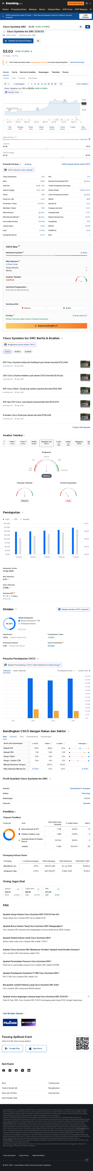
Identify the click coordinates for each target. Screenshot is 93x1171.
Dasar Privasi (24, 1155)
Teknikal (56, 72)
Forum (65, 72)
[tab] (12, 443)
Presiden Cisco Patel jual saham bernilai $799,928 (27, 415)
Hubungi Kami (53, 1093)
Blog (4, 1083)
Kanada (86, 803)
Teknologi (86, 793)
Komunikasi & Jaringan (80, 788)
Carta (14, 72)
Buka (37, 769)
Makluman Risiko (39, 1155)
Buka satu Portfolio (9, 1093)
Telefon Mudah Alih (9, 1088)
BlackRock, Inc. (10, 866)
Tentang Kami (53, 1083)
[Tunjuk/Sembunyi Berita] (61, 84)
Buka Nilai (84, 139)
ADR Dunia (67, 9)
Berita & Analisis (28, 72)
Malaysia (33, 9)
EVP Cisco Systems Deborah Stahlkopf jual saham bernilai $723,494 (35, 362)
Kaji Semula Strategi (77, 62)
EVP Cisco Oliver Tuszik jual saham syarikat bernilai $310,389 (32, 389)
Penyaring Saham (19, 9)
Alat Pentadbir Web (9, 1098)
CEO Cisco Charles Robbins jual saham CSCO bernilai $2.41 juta (33, 375)
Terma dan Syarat (9, 1155)
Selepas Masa (54, 9)
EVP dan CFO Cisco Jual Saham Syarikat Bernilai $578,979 (31, 402)
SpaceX (8, 889)
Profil (14, 78)
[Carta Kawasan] (8, 84)
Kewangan (44, 72)
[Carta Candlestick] (5, 84)
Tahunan (7, 671)
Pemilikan (22, 78)
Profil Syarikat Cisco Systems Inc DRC (25, 778)
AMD (47, 889)
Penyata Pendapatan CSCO (19, 658)
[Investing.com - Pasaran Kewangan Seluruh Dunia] (14, 3)
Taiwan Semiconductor (33, 889)
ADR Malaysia (81, 9)
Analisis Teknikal (13, 435)
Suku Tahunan (19, 671)
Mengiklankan (54, 1088)
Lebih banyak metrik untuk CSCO (76, 164)
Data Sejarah (32, 78)
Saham (5, 9)
